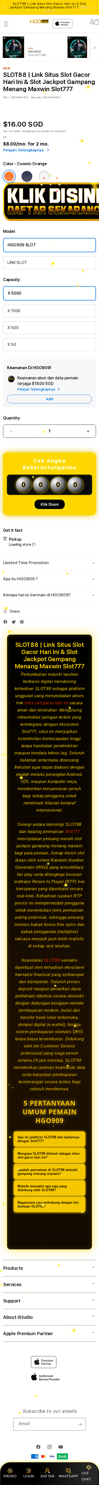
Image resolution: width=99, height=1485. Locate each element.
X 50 (11, 344)
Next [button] (94, 7)
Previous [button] (4, 7)
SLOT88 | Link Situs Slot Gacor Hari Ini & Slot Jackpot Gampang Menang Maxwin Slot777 (49, 7)
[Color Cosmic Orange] (9, 176)
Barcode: (36, 97)
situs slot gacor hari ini (46, 703)
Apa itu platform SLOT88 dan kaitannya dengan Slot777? (48, 1139)
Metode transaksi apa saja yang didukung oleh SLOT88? (42, 1188)
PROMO (10, 1476)
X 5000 (14, 293)
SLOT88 (52, 960)
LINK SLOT (17, 262)
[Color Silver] (44, 176)
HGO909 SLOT (22, 245)
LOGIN (28, 1476)
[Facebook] (6, 623)
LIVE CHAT (86, 1476)
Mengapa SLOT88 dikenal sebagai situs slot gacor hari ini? (48, 1155)
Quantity (11, 418)
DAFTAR (47, 1476)
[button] (6, 24)
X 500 (13, 327)
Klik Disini (50, 504)
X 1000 (13, 310)
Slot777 (72, 831)
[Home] (39, 21)
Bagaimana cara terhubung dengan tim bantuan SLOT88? (48, 1204)
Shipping (28, 130)
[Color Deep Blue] (26, 176)
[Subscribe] (80, 1424)
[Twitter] (15, 623)
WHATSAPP (68, 1476)
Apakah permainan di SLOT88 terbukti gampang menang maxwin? (47, 1172)
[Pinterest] (23, 623)
